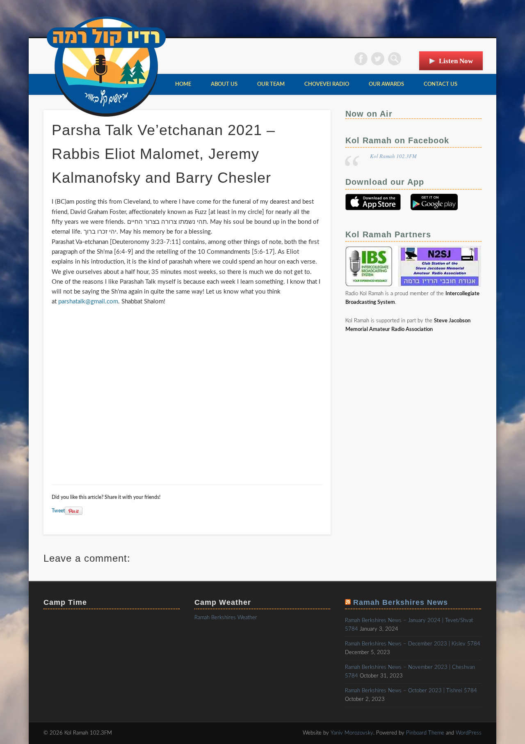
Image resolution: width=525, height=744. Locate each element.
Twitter (377, 58)
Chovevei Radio (326, 84)
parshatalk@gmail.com (88, 302)
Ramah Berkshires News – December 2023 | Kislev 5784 (412, 644)
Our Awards (386, 84)
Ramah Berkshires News (400, 602)
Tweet (58, 510)
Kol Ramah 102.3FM (393, 156)
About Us (224, 84)
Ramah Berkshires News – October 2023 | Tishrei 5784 (411, 690)
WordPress (469, 733)
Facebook (361, 58)
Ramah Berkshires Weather (225, 617)
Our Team (271, 84)
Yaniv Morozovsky (352, 733)
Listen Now (456, 61)
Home (183, 84)
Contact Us (440, 84)
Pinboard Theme (425, 733)
